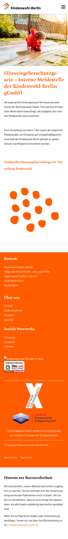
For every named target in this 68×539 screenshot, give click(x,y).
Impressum (26, 457)
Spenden (9, 319)
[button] (63, 7)
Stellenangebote (13, 310)
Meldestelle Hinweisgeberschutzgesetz (30, 162)
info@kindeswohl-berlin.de (23, 524)
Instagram (9, 341)
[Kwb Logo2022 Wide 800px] (22, 6)
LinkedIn (9, 346)
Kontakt (8, 305)
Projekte (9, 315)
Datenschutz (10, 457)
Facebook (9, 337)
